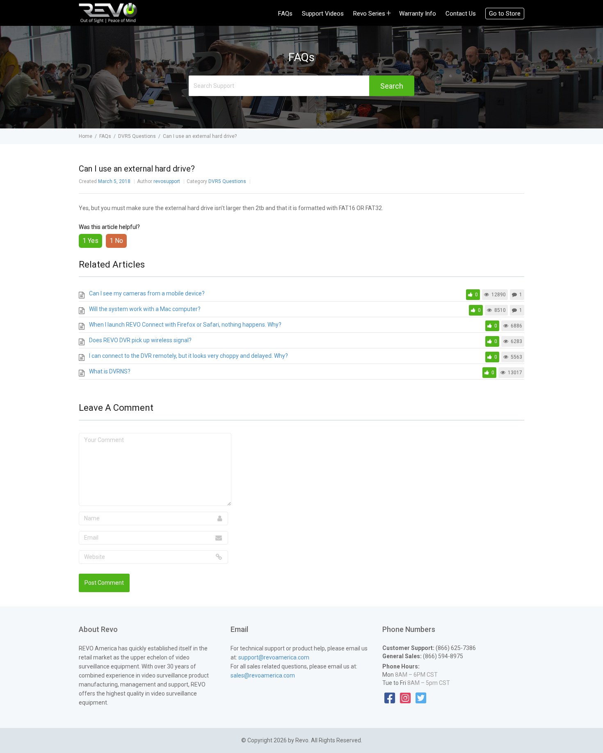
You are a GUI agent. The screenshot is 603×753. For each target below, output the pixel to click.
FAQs (285, 13)
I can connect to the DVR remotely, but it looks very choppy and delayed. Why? (188, 355)
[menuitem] (289, 13)
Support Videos (323, 13)
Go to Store (505, 13)
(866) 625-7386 (455, 648)
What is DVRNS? (109, 371)
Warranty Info (417, 13)
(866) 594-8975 (442, 656)
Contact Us (460, 13)
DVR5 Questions (227, 181)
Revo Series (369, 13)
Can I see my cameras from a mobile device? (147, 293)
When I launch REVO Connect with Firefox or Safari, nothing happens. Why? (185, 324)
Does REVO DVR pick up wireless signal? (140, 340)
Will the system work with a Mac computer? (145, 309)
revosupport (167, 181)
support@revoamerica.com (273, 657)
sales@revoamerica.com (263, 675)
